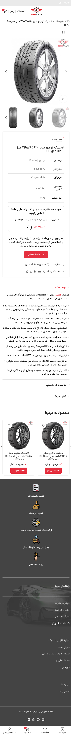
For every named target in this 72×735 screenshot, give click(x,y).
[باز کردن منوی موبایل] (67, 11)
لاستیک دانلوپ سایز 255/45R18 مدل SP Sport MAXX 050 (53, 456)
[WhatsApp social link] (31, 271)
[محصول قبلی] (67, 33)
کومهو (58, 295)
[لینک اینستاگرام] (38, 719)
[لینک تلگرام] (27, 271)
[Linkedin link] (35, 271)
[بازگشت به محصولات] (63, 33)
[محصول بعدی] (59, 33)
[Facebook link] (48, 271)
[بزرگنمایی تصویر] (63, 99)
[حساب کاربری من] (12, 11)
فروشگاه (59, 21)
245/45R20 (39, 169)
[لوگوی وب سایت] (36, 11)
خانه (67, 21)
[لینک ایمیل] (39, 271)
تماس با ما (64, 691)
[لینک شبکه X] (44, 271)
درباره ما (65, 684)
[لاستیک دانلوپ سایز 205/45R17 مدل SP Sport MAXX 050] (18, 435)
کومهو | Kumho (37, 160)
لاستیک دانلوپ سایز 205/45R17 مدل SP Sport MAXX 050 (18, 456)
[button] (66, 71)
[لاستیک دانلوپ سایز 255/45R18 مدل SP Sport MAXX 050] (53, 435)
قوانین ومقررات (62, 603)
